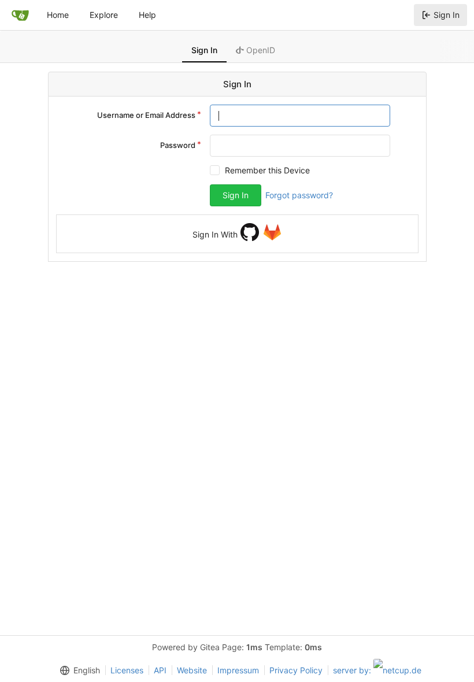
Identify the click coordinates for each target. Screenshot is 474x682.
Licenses (126, 670)
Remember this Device (267, 170)
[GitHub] (249, 232)
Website (192, 670)
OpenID (259, 50)
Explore (104, 15)
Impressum (238, 670)
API (160, 670)
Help (147, 15)
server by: (353, 670)
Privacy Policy (296, 670)
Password (177, 145)
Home (58, 15)
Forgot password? (299, 195)
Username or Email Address (146, 115)
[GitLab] (272, 232)
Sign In (447, 15)
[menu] (77, 670)
